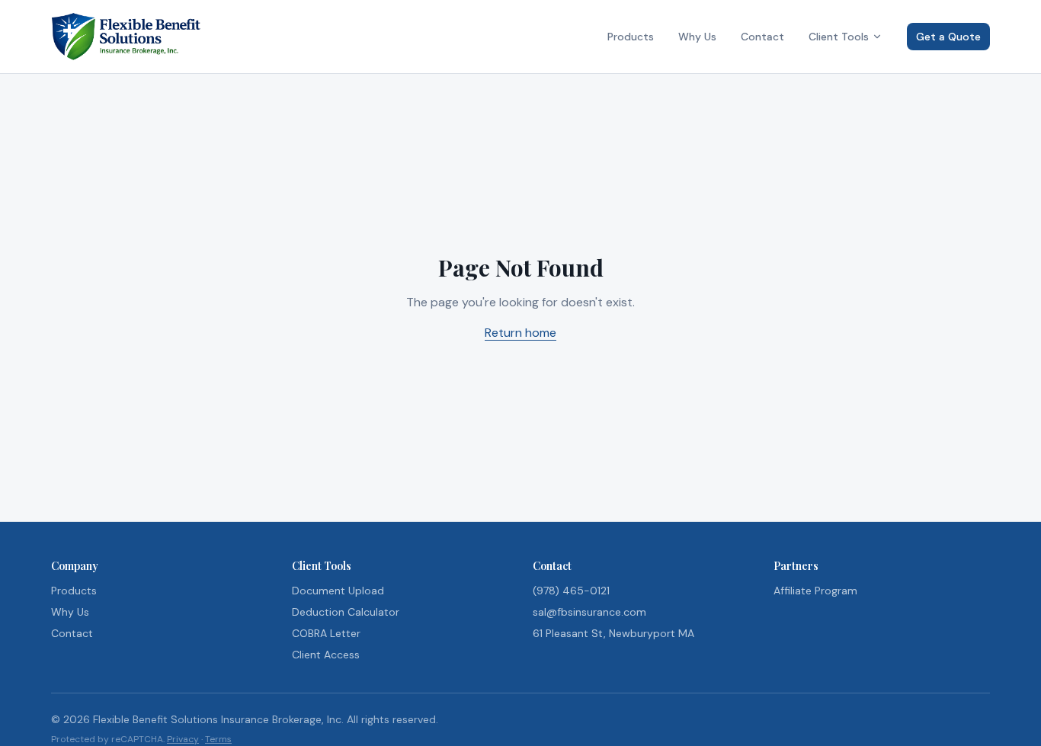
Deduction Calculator (345, 612)
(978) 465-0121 (571, 590)
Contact (762, 36)
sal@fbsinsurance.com (589, 612)
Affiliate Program (815, 590)
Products (630, 36)
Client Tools (839, 36)
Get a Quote (948, 36)
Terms (218, 739)
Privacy (183, 739)
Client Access (326, 654)
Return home (520, 333)
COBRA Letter (326, 633)
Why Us (697, 36)
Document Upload (338, 590)
